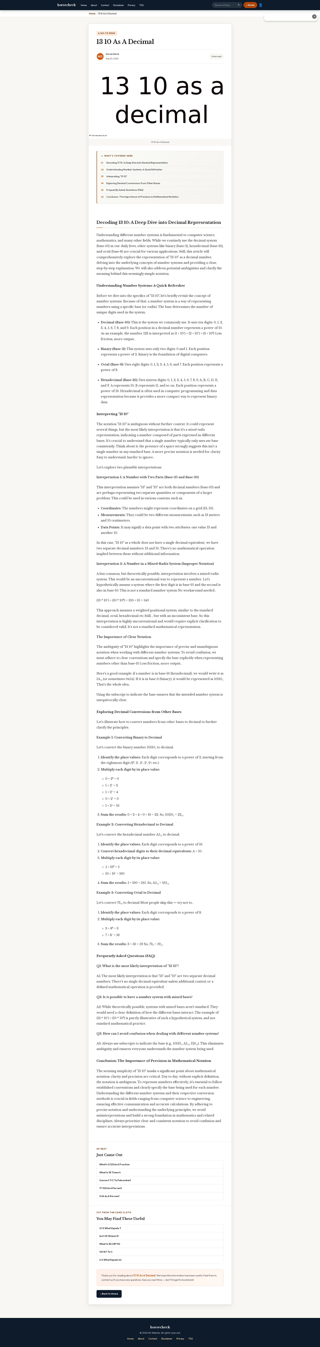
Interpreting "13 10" (116, 176)
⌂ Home (250, 5)
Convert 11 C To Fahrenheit (115, 1180)
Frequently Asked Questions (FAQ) (124, 189)
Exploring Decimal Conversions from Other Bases (133, 183)
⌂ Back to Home (109, 1293)
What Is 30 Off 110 (109, 1243)
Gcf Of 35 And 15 (108, 1236)
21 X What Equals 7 (110, 1228)
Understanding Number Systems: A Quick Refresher (134, 169)
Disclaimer (118, 5)
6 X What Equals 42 (110, 1259)
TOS (141, 5)
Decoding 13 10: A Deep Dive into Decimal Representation (137, 162)
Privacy (131, 5)
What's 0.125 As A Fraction (114, 1164)
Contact (105, 5)
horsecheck (66, 5)
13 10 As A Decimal (144, 1275)
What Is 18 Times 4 (110, 1172)
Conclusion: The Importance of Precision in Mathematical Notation (142, 196)
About (94, 5)
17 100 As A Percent (110, 1188)
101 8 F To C (105, 1251)
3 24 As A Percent (109, 1196)
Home (84, 5)
